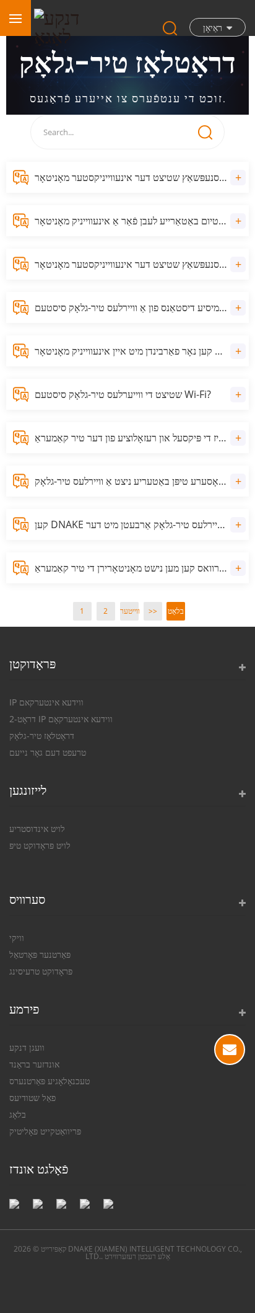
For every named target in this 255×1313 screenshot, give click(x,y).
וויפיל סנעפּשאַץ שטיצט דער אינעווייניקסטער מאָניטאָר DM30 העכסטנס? (142, 264)
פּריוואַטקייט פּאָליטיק (45, 1131)
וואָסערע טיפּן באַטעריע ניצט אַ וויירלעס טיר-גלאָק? (131, 481)
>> (153, 611)
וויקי (16, 938)
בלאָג (17, 1114)
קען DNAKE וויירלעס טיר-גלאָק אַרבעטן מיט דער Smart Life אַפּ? (142, 524)
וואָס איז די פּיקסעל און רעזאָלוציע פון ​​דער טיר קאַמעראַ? (141, 437)
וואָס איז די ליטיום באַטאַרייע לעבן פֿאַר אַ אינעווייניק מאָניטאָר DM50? (142, 221)
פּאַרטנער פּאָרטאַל (40, 954)
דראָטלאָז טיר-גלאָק (41, 735)
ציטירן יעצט (229, 1049)
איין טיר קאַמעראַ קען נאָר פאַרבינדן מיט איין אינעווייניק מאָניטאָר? (142, 351)
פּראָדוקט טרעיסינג (40, 971)
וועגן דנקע (27, 1047)
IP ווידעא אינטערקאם (46, 702)
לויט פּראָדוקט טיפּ (40, 845)
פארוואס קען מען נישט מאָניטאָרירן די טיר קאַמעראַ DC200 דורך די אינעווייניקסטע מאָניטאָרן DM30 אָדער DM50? (142, 568)
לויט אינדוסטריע (37, 828)
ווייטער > (129, 613)
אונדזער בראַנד (34, 1064)
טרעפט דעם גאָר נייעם (47, 752)
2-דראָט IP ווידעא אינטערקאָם (61, 719)
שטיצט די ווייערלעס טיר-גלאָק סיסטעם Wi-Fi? (123, 394)
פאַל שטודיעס (32, 1097)
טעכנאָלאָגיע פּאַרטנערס (49, 1081)
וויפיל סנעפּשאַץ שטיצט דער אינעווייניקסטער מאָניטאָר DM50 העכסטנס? (142, 177)
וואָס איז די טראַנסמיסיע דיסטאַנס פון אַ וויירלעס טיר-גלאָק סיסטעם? (142, 307)
